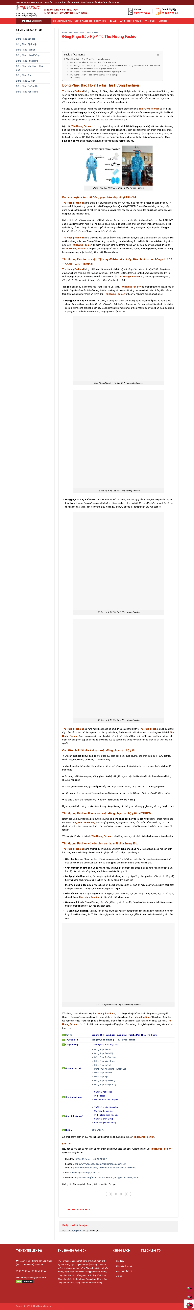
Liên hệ (119, 1276)
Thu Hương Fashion (125, 1040)
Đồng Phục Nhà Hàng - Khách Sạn (30, 68)
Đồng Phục (134, 21)
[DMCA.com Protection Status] (24, 1281)
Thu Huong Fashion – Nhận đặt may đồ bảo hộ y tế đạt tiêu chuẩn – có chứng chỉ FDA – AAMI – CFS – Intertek (115, 65)
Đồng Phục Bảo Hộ (25, 38)
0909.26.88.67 (23, 1271)
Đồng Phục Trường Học (27, 86)
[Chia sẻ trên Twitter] (113, 1194)
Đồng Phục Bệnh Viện (26, 44)
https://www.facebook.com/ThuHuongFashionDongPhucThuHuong (103, 1167)
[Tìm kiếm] (173, 21)
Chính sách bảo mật (124, 1266)
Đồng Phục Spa (23, 75)
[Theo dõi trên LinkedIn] (174, 2)
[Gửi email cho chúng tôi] (166, 2)
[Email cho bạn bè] (118, 1194)
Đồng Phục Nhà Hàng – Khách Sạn (110, 1069)
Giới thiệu (100, 21)
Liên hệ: (77, 78)
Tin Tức (150, 21)
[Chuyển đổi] (49, 39)
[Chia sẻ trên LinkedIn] (128, 1194)
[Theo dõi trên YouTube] (176, 2)
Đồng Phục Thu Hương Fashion (72, 21)
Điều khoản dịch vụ (124, 1271)
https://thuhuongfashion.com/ (89, 1177)
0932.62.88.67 (98, 1130)
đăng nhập (77, 1230)
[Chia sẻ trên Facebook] (108, 1194)
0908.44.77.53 (83, 1159)
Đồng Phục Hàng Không (27, 55)
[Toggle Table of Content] (157, 55)
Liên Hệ (163, 21)
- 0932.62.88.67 (38, 1271)
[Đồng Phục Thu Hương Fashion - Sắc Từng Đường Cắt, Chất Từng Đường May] (28, 8)
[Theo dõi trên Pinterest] (171, 2)
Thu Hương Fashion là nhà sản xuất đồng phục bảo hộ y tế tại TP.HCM (98, 72)
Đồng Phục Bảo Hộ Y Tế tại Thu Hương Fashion (88, 59)
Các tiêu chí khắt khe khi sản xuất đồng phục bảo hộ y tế (93, 69)
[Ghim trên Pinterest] (123, 1194)
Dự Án (64, 32)
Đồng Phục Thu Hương (103, 1040)
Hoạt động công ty (77, 32)
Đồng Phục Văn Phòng (27, 91)
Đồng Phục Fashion (25, 49)
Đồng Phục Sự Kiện (25, 80)
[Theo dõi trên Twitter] (163, 2)
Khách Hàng (117, 21)
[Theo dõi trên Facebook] (155, 2)
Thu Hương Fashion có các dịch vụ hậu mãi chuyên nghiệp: (94, 75)
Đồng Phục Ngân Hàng (27, 60)
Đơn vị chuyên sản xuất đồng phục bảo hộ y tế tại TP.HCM (93, 62)
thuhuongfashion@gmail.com (86, 1172)
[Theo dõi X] (160, 2)
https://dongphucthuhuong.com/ (123, 1177)
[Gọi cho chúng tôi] (168, 2)
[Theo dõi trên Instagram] (157, 2)
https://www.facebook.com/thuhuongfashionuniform (100, 1164)
